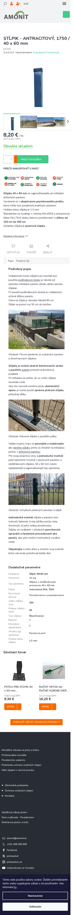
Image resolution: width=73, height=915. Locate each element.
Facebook (12, 850)
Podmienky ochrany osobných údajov (21, 765)
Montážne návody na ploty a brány (20, 750)
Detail (10, 706)
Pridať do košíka (31, 159)
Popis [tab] (11, 261)
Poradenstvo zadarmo (13, 760)
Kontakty (9, 795)
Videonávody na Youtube (20, 868)
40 (30, 610)
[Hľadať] (5, 3)
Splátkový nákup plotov (14, 812)
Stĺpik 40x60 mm (38, 573)
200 (31, 602)
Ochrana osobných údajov (19, 790)
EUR (26, 3)
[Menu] (64, 3)
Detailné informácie (13, 236)
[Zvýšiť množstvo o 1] (15, 157)
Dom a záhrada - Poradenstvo (18, 817)
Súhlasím (35, 907)
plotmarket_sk (14, 862)
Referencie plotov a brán (15, 822)
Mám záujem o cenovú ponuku (18, 770)
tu (15, 887)
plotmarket (13, 856)
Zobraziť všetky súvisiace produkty (36, 722)
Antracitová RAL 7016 (41, 589)
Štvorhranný (36, 616)
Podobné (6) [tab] (22, 261)
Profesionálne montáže (14, 755)
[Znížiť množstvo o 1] (15, 161)
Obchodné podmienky (16, 785)
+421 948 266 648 (17, 844)
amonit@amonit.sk (17, 838)
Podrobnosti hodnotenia (46, 52)
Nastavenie (35, 896)
